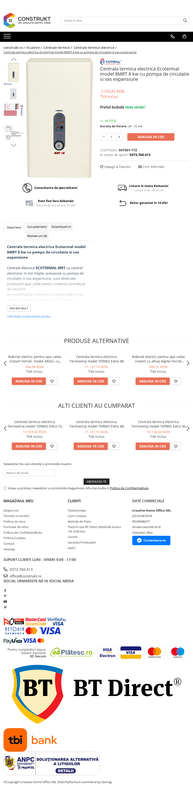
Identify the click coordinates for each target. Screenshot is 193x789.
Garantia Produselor (82, 542)
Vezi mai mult (19, 308)
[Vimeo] (5, 607)
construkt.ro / (15, 47)
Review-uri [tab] (37, 236)
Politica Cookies (14, 538)
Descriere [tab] (14, 227)
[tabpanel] (59, 118)
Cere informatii (153, 166)
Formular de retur (16, 527)
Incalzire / (34, 47)
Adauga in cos (151, 137)
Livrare (72, 537)
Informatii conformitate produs (29, 316)
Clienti (74, 500)
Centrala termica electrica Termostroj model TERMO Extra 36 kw (158, 424)
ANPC (72, 548)
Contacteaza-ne (155, 540)
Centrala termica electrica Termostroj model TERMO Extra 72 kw (35, 424)
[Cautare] (185, 20)
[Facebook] (5, 590)
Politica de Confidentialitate (129, 488)
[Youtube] (5, 601)
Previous (13, 60)
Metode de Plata (79, 521)
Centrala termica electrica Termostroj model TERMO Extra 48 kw (96, 358)
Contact (9, 543)
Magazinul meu (18, 500)
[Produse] (8, 37)
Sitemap (9, 549)
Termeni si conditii (16, 516)
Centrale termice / (58, 47)
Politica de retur (15, 521)
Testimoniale (77, 510)
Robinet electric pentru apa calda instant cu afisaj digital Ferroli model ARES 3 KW (158, 358)
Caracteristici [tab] (37, 227)
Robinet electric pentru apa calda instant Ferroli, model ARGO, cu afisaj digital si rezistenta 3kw (34, 358)
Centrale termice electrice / (95, 47)
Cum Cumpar (77, 516)
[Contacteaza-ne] (172, 36)
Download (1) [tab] (61, 227)
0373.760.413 (21, 569)
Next (13, 144)
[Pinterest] (5, 596)
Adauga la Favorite (117, 166)
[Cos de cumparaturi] (184, 36)
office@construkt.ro (25, 576)
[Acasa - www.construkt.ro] (27, 20)
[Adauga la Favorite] (52, 381)
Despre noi (11, 510)
